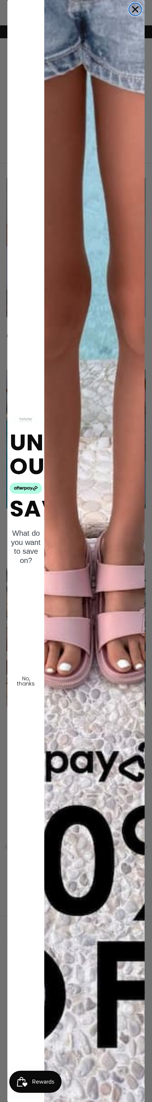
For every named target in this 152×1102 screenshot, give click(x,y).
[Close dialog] (135, 9)
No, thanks (26, 681)
